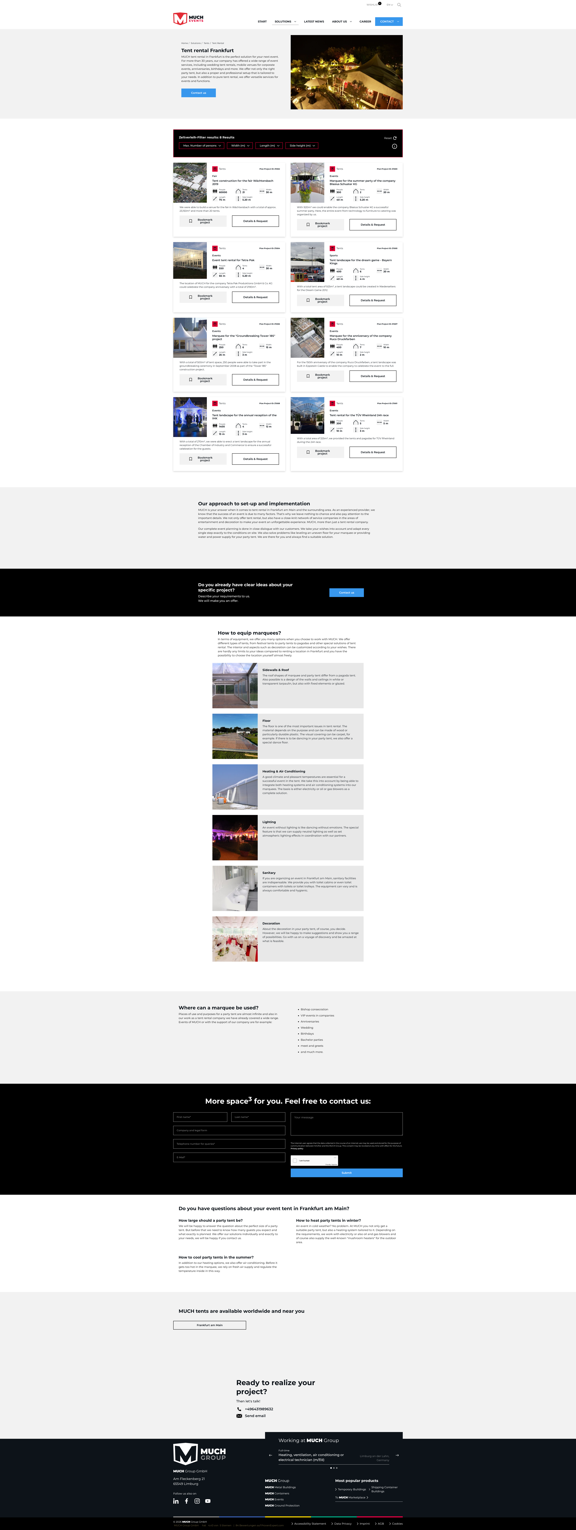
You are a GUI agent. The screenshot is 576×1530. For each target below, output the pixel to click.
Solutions (196, 43)
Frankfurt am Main (210, 1325)
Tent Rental (218, 43)
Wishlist (373, 4)
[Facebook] (186, 1501)
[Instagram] (197, 1501)
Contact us (198, 93)
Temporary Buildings (352, 1489)
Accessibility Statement (310, 1523)
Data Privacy (342, 1523)
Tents (206, 43)
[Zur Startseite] (188, 19)
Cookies (397, 1523)
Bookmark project (205, 221)
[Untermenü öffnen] (295, 21)
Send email (255, 1416)
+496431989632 (259, 1409)
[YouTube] (207, 1501)
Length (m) (267, 145)
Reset (388, 138)
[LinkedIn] (175, 1501)
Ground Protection (282, 1505)
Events (274, 1499)
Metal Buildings (280, 1487)
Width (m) (238, 145)
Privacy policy (297, 1148)
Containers (277, 1493)
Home (184, 43)
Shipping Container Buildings (384, 1489)
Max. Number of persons (199, 145)
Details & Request (255, 221)
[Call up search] (399, 4)
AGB (381, 1523)
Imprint (365, 1523)
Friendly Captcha (331, 1164)
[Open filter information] (394, 147)
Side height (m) (300, 145)
